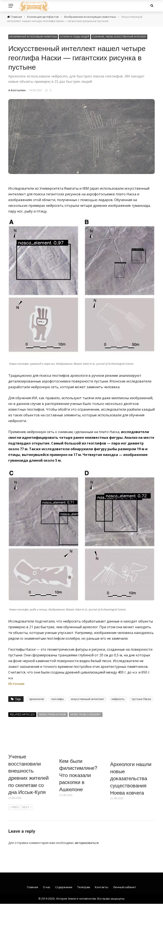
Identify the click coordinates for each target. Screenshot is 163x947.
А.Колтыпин (17, 90)
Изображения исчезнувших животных (33, 36)
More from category (85, 714)
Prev (15, 807)
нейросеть (118, 699)
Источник (16, 683)
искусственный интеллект (87, 699)
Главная (32, 887)
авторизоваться (86, 843)
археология (36, 699)
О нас (46, 887)
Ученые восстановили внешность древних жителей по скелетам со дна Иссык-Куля (28, 773)
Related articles (22, 714)
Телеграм (83, 887)
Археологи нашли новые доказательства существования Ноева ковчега (130, 778)
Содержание (63, 887)
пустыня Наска (141, 699)
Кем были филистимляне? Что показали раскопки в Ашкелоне (78, 775)
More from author (52, 714)
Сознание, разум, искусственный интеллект (119, 36)
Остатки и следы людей (74, 36)
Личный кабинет (124, 887)
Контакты (101, 887)
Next (25, 807)
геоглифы (57, 699)
